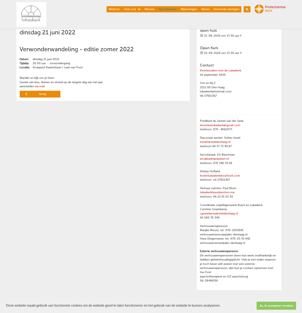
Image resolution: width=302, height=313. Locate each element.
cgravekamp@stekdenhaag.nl (219, 213)
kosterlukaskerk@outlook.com (220, 175)
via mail (39, 86)
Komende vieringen (226, 9)
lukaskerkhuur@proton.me (217, 192)
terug (42, 94)
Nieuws (149, 9)
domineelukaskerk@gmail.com (220, 125)
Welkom (114, 9)
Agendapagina (167, 9)
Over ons (130, 9)
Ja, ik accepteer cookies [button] (276, 305)
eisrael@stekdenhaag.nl (215, 142)
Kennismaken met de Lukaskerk (220, 70)
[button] (221, 306)
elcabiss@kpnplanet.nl (214, 158)
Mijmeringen (189, 9)
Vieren (205, 9)
